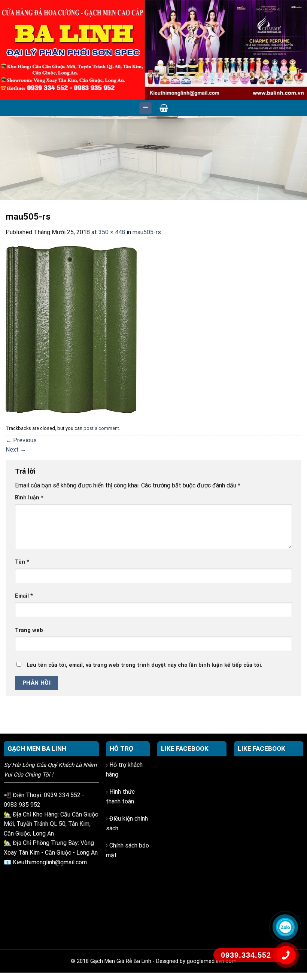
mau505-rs (147, 232)
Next (297, 156)
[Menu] (145, 108)
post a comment (101, 428)
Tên (22, 562)
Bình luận (29, 498)
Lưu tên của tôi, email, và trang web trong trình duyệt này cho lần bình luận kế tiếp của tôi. (144, 665)
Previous (9, 156)
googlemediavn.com (212, 961)
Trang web (29, 630)
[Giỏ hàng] (163, 108)
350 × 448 (111, 232)
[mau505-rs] (71, 328)
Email (24, 596)
